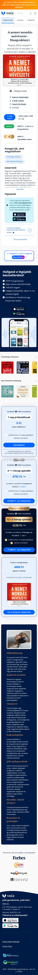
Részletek (19, 7)
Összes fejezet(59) (20, 239)
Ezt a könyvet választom (19, 612)
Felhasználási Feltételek (11, 942)
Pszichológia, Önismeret (13, 157)
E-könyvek (20, 20)
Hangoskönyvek (8, 20)
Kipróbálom (18, 257)
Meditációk (30, 20)
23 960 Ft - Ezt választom (19, 501)
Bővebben (20, 189)
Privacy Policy (7, 946)
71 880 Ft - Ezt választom (19, 549)
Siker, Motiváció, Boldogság (14, 161)
